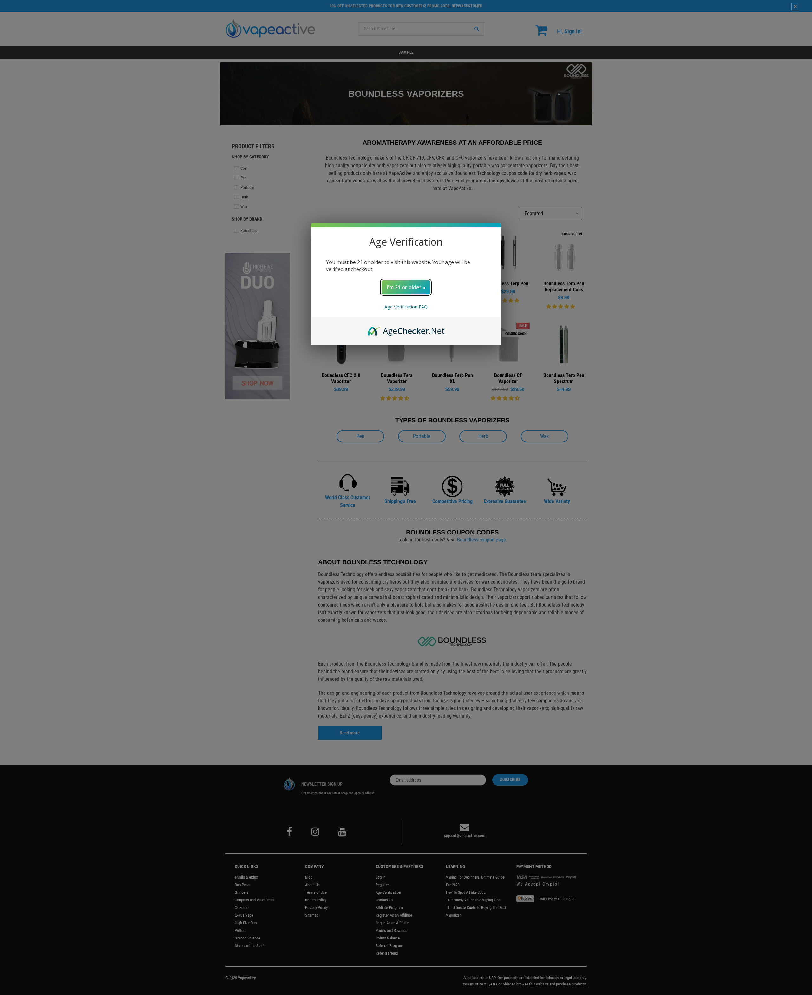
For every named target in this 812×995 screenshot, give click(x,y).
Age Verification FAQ (406, 307)
